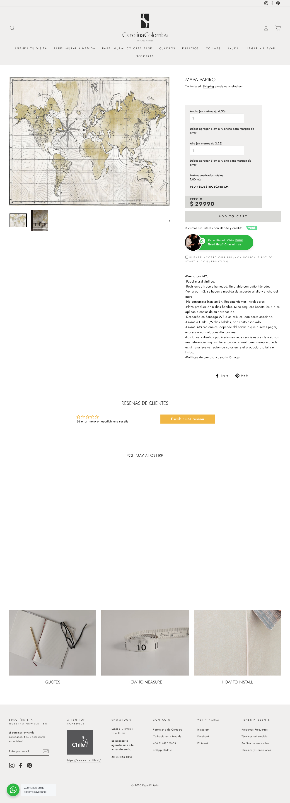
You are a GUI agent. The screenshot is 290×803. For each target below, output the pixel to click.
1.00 (193, 179)
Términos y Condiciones (256, 750)
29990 (205, 204)
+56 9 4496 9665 (164, 743)
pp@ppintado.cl (162, 750)
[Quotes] (52, 643)
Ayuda (233, 48)
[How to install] (237, 643)
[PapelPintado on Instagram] (11, 765)
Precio (196, 199)
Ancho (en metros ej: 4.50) (207, 111)
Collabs (213, 48)
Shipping (208, 86)
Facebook (203, 736)
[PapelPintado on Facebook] (20, 765)
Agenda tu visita (31, 48)
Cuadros (167, 48)
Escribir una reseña (187, 419)
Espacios (190, 48)
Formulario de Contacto (167, 729)
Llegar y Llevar (260, 48)
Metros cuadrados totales (206, 175)
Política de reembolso (255, 743)
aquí (238, 357)
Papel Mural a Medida (74, 48)
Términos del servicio (255, 736)
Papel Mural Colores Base (127, 48)
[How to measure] (144, 643)
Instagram (203, 729)
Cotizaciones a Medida (167, 736)
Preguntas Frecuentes (255, 729)
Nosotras (145, 56)
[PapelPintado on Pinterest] (29, 765)
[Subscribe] (46, 751)
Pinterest (202, 743)
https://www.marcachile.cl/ (84, 760)
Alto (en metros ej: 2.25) (206, 143)
